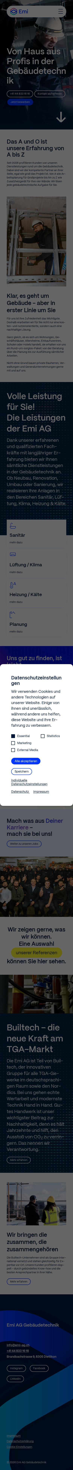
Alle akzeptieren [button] (26, 761)
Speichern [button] (22, 771)
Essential (23, 736)
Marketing (24, 743)
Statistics (53, 736)
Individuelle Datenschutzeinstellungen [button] (29, 782)
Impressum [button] (41, 791)
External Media (27, 750)
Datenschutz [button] (20, 791)
